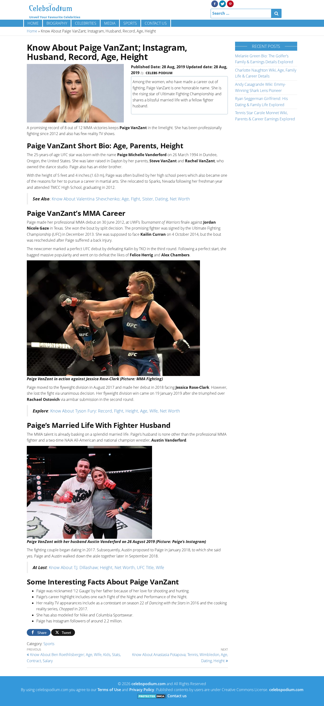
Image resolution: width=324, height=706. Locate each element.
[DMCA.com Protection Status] (152, 695)
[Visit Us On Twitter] (222, 3)
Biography (56, 23)
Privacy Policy (141, 689)
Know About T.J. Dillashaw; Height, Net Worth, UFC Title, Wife (106, 567)
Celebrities (85, 23)
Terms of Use (109, 689)
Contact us (156, 23)
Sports (130, 23)
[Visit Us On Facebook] (214, 3)
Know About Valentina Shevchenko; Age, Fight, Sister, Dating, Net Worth (121, 199)
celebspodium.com (148, 683)
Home (33, 23)
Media (110, 23)
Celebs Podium (159, 73)
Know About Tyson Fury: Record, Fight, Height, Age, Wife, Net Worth (115, 411)
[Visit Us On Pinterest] (230, 3)
